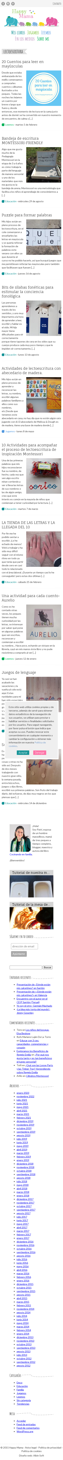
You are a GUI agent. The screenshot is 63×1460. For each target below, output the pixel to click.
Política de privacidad (49, 1447)
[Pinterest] (13, 3)
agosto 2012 (23, 1365)
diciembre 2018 (25, 1163)
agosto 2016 (23, 1255)
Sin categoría (24, 1400)
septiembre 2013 (26, 1347)
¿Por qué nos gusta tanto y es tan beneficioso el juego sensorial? (34, 1058)
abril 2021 (22, 1110)
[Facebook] (3, 3)
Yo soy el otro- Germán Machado (34, 1005)
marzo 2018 (23, 1191)
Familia (20, 1389)
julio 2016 (22, 1259)
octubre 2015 (24, 1287)
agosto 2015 (23, 1294)
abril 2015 (22, 1298)
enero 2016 (23, 1280)
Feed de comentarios (28, 1427)
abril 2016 (22, 1269)
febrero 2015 (24, 1305)
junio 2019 (22, 1142)
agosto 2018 (23, 1177)
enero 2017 (23, 1238)
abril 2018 (22, 1188)
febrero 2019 (24, 1156)
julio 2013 (22, 1354)
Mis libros (18, 32)
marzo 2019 (23, 1153)
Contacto (57, 3)
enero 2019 (23, 1160)
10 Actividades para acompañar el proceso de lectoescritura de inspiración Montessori (29, 449)
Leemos (46, 32)
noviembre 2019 (25, 1124)
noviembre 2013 (25, 1340)
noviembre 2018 (25, 1167)
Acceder (21, 1420)
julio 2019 (22, 1138)
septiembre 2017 (26, 1209)
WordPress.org (25, 1431)
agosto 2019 (23, 1135)
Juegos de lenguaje (19, 672)
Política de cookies (31, 1451)
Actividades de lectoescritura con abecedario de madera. (31, 370)
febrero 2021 (24, 1117)
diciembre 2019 (25, 1121)
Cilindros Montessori (37, 1075)
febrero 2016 (24, 1276)
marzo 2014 (23, 1326)
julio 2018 (22, 1181)
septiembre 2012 (26, 1361)
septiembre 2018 (26, 1174)
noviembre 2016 (25, 1245)
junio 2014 (22, 1319)
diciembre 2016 (25, 1241)
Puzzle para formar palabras (27, 215)
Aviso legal (31, 1447)
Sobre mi (43, 39)
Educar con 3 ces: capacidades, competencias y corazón (32, 1044)
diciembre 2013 (25, 1337)
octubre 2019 (24, 1128)
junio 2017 (22, 1220)
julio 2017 (22, 1216)
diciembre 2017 (25, 1199)
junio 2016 (22, 1262)
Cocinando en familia (21, 854)
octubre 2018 (24, 1170)
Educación (10, 201)
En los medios (25, 39)
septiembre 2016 (26, 1252)
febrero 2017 (24, 1234)
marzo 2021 (23, 1114)
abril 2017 (22, 1227)
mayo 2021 (23, 1107)
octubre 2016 (24, 1248)
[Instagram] (8, 3)
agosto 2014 (23, 1312)
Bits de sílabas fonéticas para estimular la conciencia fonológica (27, 291)
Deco (19, 1382)
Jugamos (33, 32)
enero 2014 (23, 1333)
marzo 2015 (23, 1301)
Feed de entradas (26, 1424)
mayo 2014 (23, 1323)
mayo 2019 (23, 1145)
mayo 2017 (23, 1223)
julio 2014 (22, 1315)
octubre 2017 (24, 1206)
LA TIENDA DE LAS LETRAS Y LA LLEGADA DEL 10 (28, 524)
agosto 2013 (23, 1351)
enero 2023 (23, 1092)
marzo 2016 (23, 1273)
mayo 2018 (23, 1184)
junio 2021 (22, 1103)
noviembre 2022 (25, 1096)
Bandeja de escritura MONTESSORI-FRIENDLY (22, 140)
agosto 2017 (23, 1213)
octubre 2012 (24, 1358)
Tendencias (23, 1403)
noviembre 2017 (25, 1202)
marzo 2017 (23, 1230)
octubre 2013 (24, 1344)
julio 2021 (22, 1099)
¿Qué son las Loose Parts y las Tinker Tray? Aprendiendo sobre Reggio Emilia (35, 1069)
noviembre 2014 (25, 1308)
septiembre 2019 (26, 1131)
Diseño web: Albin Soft (31, 1455)
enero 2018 (23, 1195)
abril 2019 (22, 1149)
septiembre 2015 (26, 1291)
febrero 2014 (24, 1330)
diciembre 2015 (25, 1284)
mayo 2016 (23, 1266)
